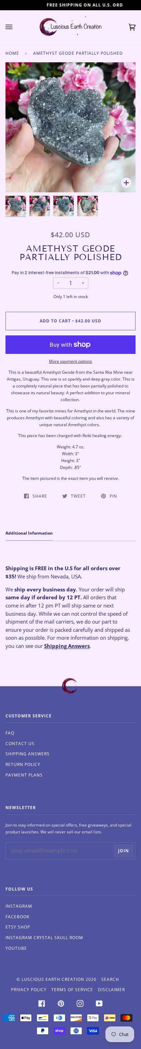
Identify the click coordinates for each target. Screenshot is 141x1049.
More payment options (70, 361)
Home (12, 53)
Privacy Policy (29, 990)
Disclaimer (111, 990)
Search (110, 979)
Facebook (17, 917)
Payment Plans (24, 775)
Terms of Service (72, 990)
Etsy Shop (17, 927)
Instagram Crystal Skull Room (44, 938)
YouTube (16, 948)
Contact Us (20, 743)
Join (123, 851)
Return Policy (22, 764)
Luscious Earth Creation (53, 979)
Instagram (18, 906)
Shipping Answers (67, 645)
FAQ (9, 733)
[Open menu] (15, 27)
